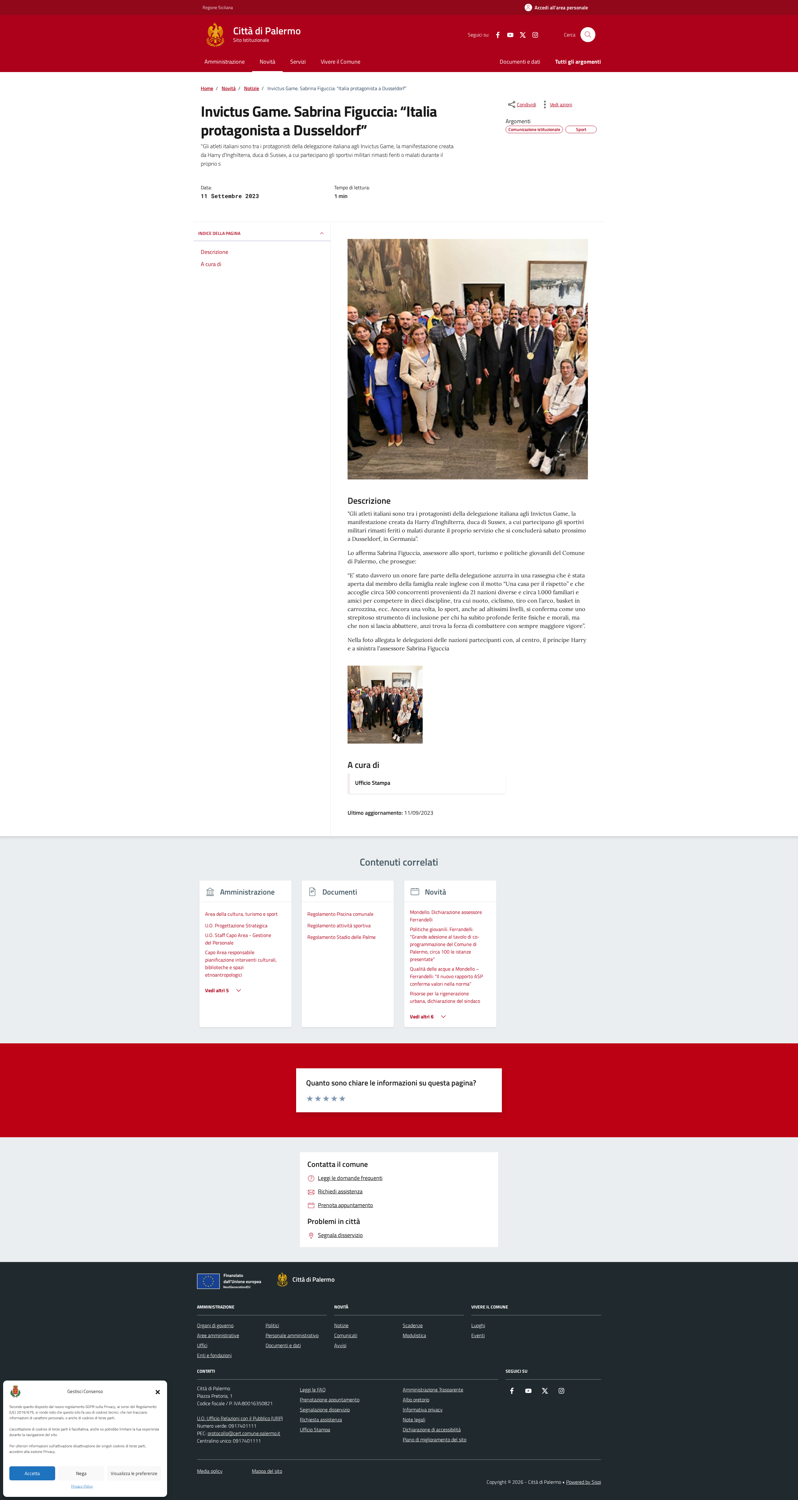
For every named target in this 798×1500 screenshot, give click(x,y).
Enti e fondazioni (214, 1355)
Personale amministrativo (292, 1335)
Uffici (202, 1345)
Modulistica (414, 1335)
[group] (245, 958)
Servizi (298, 61)
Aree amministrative (218, 1335)
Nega (81, 1473)
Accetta (32, 1473)
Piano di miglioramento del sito (434, 1439)
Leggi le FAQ (313, 1389)
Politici (272, 1325)
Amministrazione (224, 61)
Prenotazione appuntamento (329, 1399)
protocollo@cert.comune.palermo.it (244, 1433)
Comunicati (345, 1335)
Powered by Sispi (583, 1482)
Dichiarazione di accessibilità (432, 1429)
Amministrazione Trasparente (433, 1389)
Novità (267, 61)
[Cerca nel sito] (587, 34)
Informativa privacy (423, 1409)
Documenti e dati (520, 61)
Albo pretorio (416, 1399)
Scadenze (413, 1325)
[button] (158, 1391)
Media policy (210, 1471)
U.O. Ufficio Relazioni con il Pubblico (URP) (240, 1418)
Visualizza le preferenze (134, 1473)
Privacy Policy (82, 1486)
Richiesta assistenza (321, 1419)
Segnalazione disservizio (325, 1409)
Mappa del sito (267, 1471)
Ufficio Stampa (372, 783)
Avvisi (340, 1345)
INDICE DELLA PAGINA (219, 233)
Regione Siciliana (218, 7)
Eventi (478, 1335)
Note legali (414, 1419)
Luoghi (478, 1325)
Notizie (341, 1325)
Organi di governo (215, 1325)
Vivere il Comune (340, 61)
